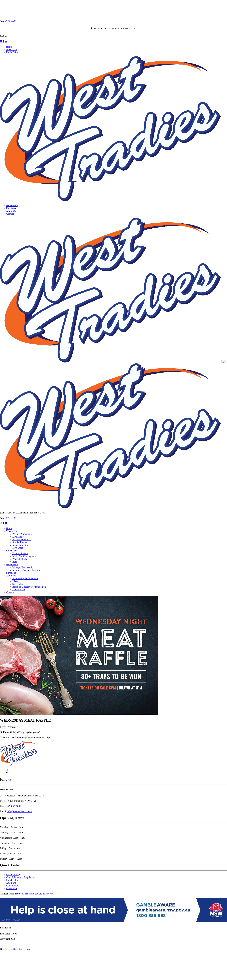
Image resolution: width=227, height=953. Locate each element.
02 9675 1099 (9, 20)
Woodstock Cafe (20, 559)
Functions (11, 208)
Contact (10, 213)
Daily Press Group (22, 949)
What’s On (11, 49)
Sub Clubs (17, 584)
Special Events (19, 542)
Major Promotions (21, 545)
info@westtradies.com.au (19, 811)
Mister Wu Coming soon (24, 556)
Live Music (17, 536)
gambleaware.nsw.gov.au (41, 893)
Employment (18, 589)
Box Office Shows (21, 539)
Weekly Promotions (22, 534)
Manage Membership (22, 567)
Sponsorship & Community (25, 578)
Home (9, 46)
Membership (12, 205)
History (16, 581)
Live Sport (17, 548)
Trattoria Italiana (20, 553)
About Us (11, 211)
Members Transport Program (26, 570)
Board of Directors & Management (29, 586)
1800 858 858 (21, 893)
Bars (14, 561)
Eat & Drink (12, 52)
